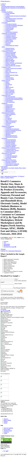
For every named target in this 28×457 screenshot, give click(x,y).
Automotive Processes (10, 34)
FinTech (7, 116)
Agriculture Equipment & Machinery (14, 25)
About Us (3, 3)
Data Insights (4, 166)
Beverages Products (10, 96)
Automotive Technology (11, 37)
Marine (7, 85)
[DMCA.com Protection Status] (6, 443)
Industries (3, 10)
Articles (24, 168)
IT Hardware (8, 118)
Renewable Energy (10, 92)
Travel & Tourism (9, 79)
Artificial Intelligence (10, 114)
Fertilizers (7, 30)
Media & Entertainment (11, 120)
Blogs (20, 168)
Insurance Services (10, 49)
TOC (5, 242)
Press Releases (4, 168)
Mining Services (9, 87)
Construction (8, 154)
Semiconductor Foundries (11, 165)
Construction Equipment (11, 155)
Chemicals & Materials (7, 51)
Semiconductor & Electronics (9, 159)
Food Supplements (10, 102)
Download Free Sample (9, 246)
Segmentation (7, 244)
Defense (7, 17)
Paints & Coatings (9, 61)
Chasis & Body (9, 40)
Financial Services (9, 48)
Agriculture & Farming (11, 24)
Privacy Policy (7, 429)
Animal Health (9, 104)
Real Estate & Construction (8, 153)
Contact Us (4, 169)
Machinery (8, 134)
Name (16, 279)
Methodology (7, 245)
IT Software (8, 119)
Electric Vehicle (9, 41)
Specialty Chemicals (10, 64)
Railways (7, 44)
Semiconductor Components (12, 164)
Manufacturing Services (11, 135)
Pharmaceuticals (9, 111)
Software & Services (10, 122)
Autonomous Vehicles (10, 38)
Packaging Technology (11, 145)
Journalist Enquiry (8, 430)
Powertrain (8, 42)
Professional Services (10, 151)
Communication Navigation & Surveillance (15, 16)
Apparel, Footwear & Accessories (13, 68)
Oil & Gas (8, 88)
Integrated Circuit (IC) (10, 162)
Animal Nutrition (9, 28)
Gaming (7, 73)
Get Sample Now (5, 294)
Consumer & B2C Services (12, 150)
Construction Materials (10, 157)
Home (2, 176)
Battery (7, 81)
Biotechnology (9, 106)
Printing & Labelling (10, 146)
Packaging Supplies (10, 143)
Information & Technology (8, 112)
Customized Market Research (8, 6)
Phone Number (18, 283)
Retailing (7, 76)
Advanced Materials (10, 53)
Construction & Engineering (12, 129)
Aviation (7, 14)
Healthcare (4, 103)
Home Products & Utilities (11, 75)
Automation (8, 127)
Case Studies (11, 168)
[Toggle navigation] (10, 1)
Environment (8, 84)
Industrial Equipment (10, 131)
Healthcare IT (8, 107)
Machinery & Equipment (8, 126)
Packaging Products (10, 142)
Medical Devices (9, 110)
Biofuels (7, 83)
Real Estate (8, 158)
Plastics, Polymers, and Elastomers (13, 63)
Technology (8, 123)
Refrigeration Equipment (11, 137)
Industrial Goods (9, 133)
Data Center (8, 115)
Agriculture (5, 22)
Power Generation (9, 91)
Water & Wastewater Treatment (12, 65)
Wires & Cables (9, 94)
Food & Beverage (6, 95)
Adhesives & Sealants (10, 52)
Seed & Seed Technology (11, 32)
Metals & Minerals (9, 60)
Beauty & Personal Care (11, 72)
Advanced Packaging (10, 139)
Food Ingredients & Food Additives (13, 98)
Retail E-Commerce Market (7, 177)
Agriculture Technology (11, 26)
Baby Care (8, 71)
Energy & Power (6, 80)
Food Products (9, 100)
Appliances (8, 69)
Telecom (7, 124)
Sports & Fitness (9, 77)
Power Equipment (9, 90)
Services (3, 5)
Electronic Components (11, 161)
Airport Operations (10, 13)
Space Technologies (10, 20)
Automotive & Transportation (9, 33)
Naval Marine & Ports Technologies (14, 18)
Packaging (4, 138)
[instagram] (4, 451)
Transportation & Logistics (11, 45)
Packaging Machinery (10, 141)
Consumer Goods (6, 67)
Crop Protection (9, 29)
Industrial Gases (9, 59)
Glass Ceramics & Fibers (11, 57)
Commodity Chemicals (11, 56)
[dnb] (2, 437)
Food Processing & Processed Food (14, 99)
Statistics (17, 168)
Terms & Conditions (8, 428)
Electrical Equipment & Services (13, 130)
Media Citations (7, 420)
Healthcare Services (10, 108)
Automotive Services (10, 36)
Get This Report (5, 310)
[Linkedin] (7, 451)
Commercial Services (10, 149)
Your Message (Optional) (19, 288)
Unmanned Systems (10, 21)
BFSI (3, 46)
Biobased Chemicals (10, 55)
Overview (6, 241)
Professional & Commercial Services (10, 147)
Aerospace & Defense (7, 11)
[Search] (2, 173)
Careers (5, 433)
